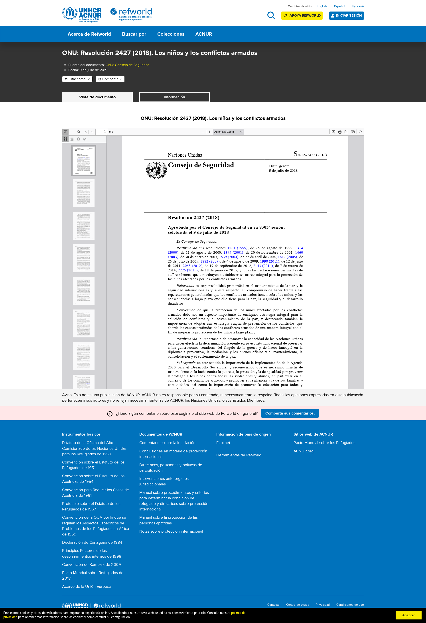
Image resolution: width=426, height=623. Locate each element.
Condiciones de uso (350, 605)
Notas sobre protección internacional (171, 531)
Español (339, 6)
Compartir (110, 79)
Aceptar (408, 615)
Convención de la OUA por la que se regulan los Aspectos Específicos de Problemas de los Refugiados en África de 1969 (95, 525)
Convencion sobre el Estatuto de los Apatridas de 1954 (93, 478)
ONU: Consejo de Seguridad (127, 64)
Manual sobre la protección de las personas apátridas (168, 520)
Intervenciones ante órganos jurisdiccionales (164, 481)
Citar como (77, 79)
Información (174, 97)
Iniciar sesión (349, 15)
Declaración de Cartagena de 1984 (92, 542)
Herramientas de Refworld (238, 455)
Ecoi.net (223, 442)
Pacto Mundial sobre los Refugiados (324, 442)
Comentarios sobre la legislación (167, 442)
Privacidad (323, 605)
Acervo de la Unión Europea (86, 586)
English (322, 6)
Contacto (273, 605)
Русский (358, 6)
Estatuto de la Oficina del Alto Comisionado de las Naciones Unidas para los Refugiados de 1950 (94, 448)
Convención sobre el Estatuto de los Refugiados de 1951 (93, 464)
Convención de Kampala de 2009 (91, 564)
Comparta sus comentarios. (290, 413)
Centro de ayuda (297, 605)
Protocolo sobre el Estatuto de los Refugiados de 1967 (91, 506)
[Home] (107, 14)
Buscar (271, 15)
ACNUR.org (304, 451)
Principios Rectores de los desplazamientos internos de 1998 (91, 553)
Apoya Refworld (305, 15)
